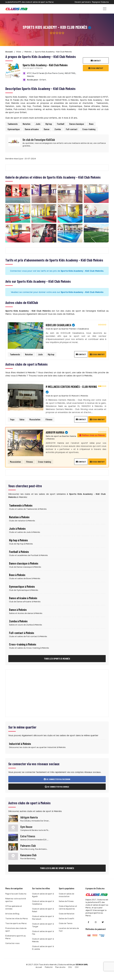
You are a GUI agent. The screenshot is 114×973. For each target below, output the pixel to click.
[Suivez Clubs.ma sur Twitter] (103, 922)
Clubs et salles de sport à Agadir (43, 895)
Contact (97, 60)
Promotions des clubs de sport (15, 929)
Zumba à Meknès (18, 621)
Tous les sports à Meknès (57, 658)
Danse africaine (32, 129)
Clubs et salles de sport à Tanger (43, 925)
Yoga (12, 419)
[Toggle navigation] (105, 9)
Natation (26, 123)
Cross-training (88, 129)
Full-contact (71, 129)
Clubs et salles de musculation (66, 895)
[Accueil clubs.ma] (16, 9)
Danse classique (76, 123)
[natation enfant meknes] (70, 233)
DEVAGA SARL (82, 964)
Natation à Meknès (19, 517)
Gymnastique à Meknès (22, 586)
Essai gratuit (96, 68)
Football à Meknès (19, 551)
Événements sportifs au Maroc (15, 937)
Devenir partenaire (83, 2)
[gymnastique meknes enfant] (96, 193)
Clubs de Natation (66, 914)
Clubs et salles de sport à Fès (43, 932)
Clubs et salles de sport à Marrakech (43, 917)
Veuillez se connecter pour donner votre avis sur (57, 292)
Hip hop (48, 123)
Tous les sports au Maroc (16, 923)
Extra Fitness (27, 836)
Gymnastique (14, 129)
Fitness (49, 419)
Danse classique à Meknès (23, 563)
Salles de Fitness (66, 901)
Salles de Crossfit (66, 918)
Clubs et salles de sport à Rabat (43, 910)
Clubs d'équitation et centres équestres (68, 907)
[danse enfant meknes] (44, 193)
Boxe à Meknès (17, 575)
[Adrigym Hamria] (25, 442)
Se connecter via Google (58, 786)
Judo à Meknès (17, 528)
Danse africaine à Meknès (23, 598)
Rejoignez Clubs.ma (100, 2)
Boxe (91, 123)
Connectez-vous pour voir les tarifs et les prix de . (57, 271)
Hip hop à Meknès (18, 540)
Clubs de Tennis (65, 923)
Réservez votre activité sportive (15, 899)
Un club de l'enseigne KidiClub (39, 139)
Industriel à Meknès (20, 743)
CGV (77, 967)
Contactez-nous (12, 943)
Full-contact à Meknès (21, 633)
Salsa (21, 419)
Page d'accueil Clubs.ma (15, 894)
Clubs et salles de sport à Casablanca (43, 902)
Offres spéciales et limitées (13, 907)
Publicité (48, 967)
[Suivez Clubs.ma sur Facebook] (88, 922)
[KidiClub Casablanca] (25, 335)
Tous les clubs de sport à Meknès (57, 868)
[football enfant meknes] (96, 233)
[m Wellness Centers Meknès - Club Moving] (25, 397)
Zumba (57, 129)
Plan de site (60, 967)
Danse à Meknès (18, 609)
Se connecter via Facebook (58, 779)
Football (60, 123)
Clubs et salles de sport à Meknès (43, 940)
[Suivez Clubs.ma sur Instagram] (96, 922)
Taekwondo (13, 123)
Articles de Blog (12, 914)
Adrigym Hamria (29, 817)
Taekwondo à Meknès (21, 505)
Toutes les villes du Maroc (16, 918)
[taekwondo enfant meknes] (18, 193)
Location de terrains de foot (69, 929)
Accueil (39, 967)
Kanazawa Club (28, 855)
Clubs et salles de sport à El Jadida (43, 947)
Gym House (26, 826)
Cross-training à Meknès (22, 644)
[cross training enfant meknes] (44, 233)
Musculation (34, 419)
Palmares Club (28, 845)
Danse (46, 129)
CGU (70, 967)
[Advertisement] (57, 693)
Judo (38, 123)
